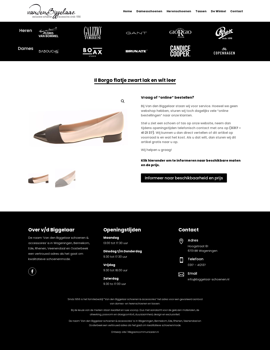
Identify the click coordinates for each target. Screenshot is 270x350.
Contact (236, 11)
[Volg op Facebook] (32, 271)
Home (127, 11)
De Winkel (218, 11)
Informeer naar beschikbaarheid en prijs (184, 178)
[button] (122, 101)
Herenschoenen (179, 11)
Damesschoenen (149, 11)
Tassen (201, 11)
